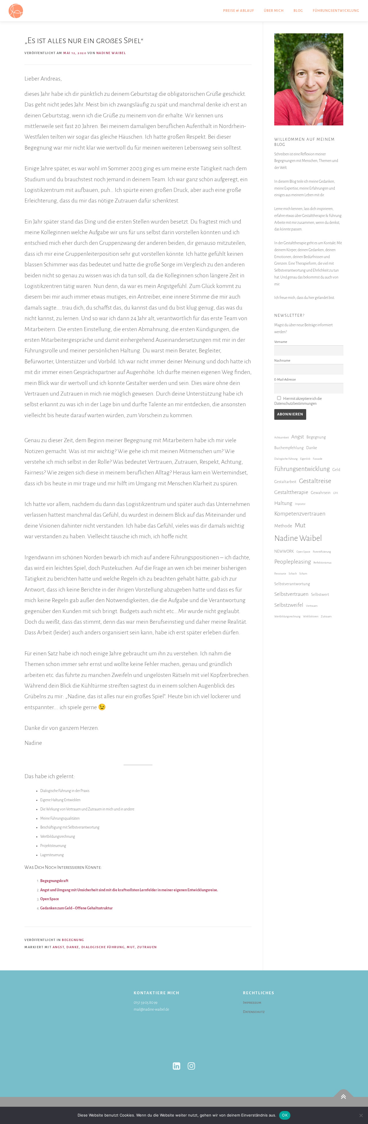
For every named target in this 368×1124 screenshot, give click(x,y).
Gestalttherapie (291, 492)
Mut (131, 947)
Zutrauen (147, 947)
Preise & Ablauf (238, 11)
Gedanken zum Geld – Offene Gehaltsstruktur (76, 908)
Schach (293, 573)
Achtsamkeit (281, 437)
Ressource (280, 573)
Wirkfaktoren (310, 616)
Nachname (282, 360)
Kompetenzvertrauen (299, 514)
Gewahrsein (321, 493)
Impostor (300, 503)
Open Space (49, 899)
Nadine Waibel (111, 53)
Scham (303, 573)
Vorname (280, 342)
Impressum (252, 1003)
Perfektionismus (322, 562)
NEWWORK (284, 551)
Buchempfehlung (289, 448)
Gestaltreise (315, 480)
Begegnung (73, 940)
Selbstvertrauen (291, 594)
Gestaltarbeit (285, 482)
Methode (283, 525)
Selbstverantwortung (292, 584)
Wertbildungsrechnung (287, 616)
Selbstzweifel (288, 605)
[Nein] (361, 1115)
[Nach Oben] (344, 1097)
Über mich (274, 11)
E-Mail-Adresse (285, 379)
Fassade (317, 458)
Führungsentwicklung (336, 11)
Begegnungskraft (54, 881)
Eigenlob (305, 458)
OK (285, 1115)
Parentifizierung (322, 551)
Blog (298, 11)
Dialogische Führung (103, 947)
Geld (336, 469)
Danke (72, 947)
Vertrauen (311, 605)
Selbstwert (320, 594)
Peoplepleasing (292, 562)
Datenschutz (254, 1012)
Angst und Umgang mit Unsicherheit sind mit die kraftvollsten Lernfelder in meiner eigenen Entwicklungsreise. (129, 890)
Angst (58, 947)
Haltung (283, 503)
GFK (335, 493)
